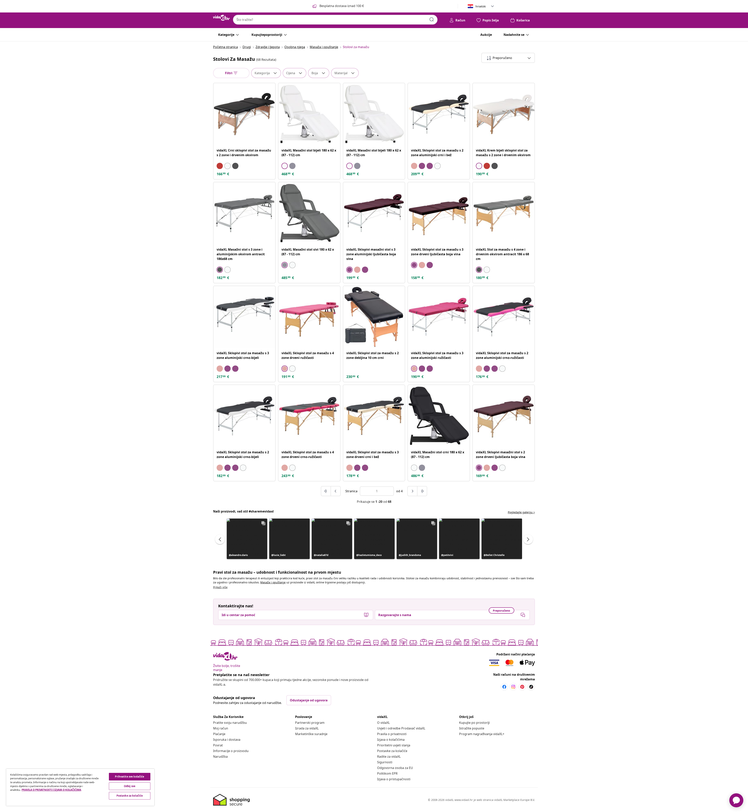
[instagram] (513, 687)
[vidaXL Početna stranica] (221, 18)
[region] (80, 787)
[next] (412, 491)
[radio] (220, 166)
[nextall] (422, 491)
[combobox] (335, 20)
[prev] (335, 491)
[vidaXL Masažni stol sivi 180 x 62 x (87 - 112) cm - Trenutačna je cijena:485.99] (309, 213)
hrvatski (480, 6)
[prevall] (326, 491)
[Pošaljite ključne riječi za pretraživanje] (432, 19)
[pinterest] (522, 687)
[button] (247, 539)
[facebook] (504, 687)
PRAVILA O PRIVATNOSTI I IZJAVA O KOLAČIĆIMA (51, 790)
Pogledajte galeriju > (521, 512)
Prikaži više (220, 587)
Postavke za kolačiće (392, 751)
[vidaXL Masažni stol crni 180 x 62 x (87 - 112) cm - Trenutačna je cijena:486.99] (439, 416)
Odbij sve (129, 786)
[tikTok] (531, 687)
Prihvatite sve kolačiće (129, 776)
